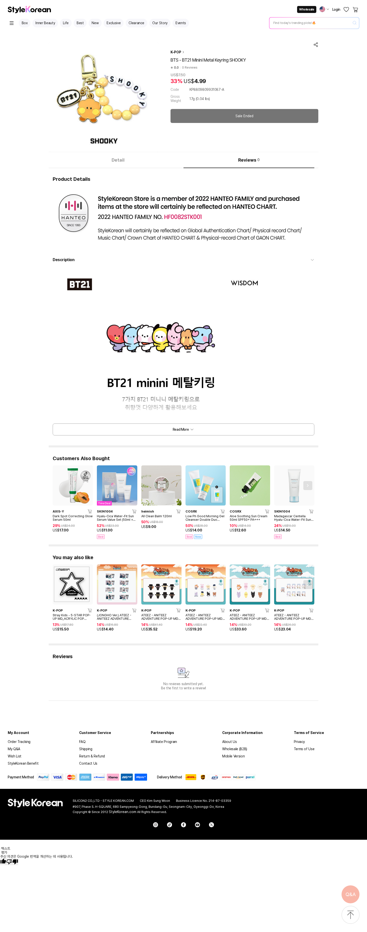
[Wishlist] (346, 9)
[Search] (354, 23)
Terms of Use (304, 749)
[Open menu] (12, 23)
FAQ (82, 742)
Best (80, 23)
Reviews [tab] (249, 160)
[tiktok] (170, 825)
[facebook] (183, 825)
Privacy (299, 742)
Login (336, 9)
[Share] (315, 44)
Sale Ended (244, 116)
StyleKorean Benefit (23, 763)
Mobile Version (233, 756)
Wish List (14, 756)
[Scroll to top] (351, 915)
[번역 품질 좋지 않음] (12, 861)
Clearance (136, 23)
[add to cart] (90, 511)
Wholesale (306, 9)
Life (66, 23)
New (95, 23)
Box (25, 23)
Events (181, 23)
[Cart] (355, 9)
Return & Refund (92, 756)
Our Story (160, 23)
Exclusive (114, 23)
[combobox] (310, 23)
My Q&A (14, 749)
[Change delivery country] (324, 9)
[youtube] (197, 825)
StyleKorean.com (122, 812)
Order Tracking (19, 742)
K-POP (176, 52)
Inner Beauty (45, 23)
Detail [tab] (118, 160)
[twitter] (211, 825)
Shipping (85, 749)
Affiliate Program (164, 742)
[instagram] (156, 825)
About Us (229, 742)
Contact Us (88, 763)
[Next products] (307, 485)
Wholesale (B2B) (234, 749)
